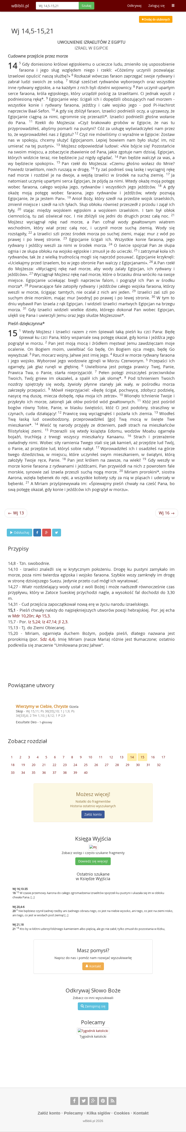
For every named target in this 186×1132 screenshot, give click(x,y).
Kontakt (94, 966)
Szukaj (86, 5)
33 (13, 772)
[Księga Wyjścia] (93, 847)
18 (13, 765)
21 (44, 765)
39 (75, 772)
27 (106, 765)
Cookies (122, 1113)
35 (33, 772)
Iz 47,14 (49, 621)
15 (142, 757)
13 (121, 757)
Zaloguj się (156, 5)
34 (23, 772)
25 (86, 765)
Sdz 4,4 (47, 639)
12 (111, 757)
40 (86, 772)
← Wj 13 (16, 513)
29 (127, 765)
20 (33, 765)
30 (138, 765)
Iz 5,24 (34, 621)
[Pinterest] (103, 1101)
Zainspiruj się (94, 1006)
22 (54, 765)
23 (65, 765)
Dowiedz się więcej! (93, 861)
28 (117, 765)
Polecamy (73, 1113)
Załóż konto (93, 814)
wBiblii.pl (20, 5)
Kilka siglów (98, 1113)
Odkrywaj (134, 5)
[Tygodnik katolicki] (93, 1030)
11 (101, 757)
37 (54, 772)
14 (132, 757)
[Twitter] (84, 1101)
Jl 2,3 (63, 621)
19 (23, 765)
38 (65, 772)
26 (96, 765)
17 (163, 757)
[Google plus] (93, 1101)
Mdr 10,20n (23, 616)
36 (44, 772)
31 (148, 765)
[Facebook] (74, 1101)
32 (159, 765)
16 (153, 757)
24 (75, 765)
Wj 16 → (167, 513)
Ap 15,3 (43, 616)
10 (90, 757)
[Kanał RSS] (112, 1101)
